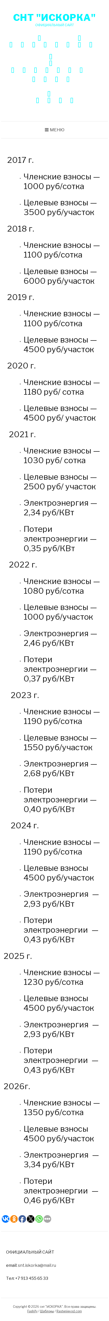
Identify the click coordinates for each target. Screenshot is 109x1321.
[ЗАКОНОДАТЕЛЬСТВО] (79, 38)
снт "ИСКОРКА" (54, 17)
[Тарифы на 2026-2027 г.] (33, 45)
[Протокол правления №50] (46, 70)
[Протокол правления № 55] (45, 80)
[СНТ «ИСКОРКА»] (10, 45)
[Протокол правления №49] (35, 70)
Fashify (32, 1311)
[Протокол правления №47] (12, 70)
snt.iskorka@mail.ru (37, 1265)
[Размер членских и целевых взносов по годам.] (56, 45)
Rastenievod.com (69, 1311)
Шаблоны (47, 1311)
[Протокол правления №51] (58, 70)
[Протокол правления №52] (69, 70)
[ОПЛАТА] (48, 94)
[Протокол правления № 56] (56, 80)
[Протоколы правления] (50, 64)
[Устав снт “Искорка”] (67, 45)
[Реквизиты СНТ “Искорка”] (45, 45)
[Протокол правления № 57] (67, 80)
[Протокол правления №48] (24, 70)
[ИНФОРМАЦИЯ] (39, 38)
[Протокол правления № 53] (81, 70)
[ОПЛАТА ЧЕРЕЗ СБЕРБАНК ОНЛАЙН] (37, 101)
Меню (57, 129)
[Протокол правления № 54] (33, 80)
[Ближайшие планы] (22, 45)
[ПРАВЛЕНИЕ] (50, 57)
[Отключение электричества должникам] (79, 45)
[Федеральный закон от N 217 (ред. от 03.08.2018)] (90, 45)
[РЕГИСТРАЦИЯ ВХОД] (71, 101)
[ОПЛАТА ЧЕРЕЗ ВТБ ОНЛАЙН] (60, 101)
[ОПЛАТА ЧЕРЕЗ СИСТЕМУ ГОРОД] (48, 101)
